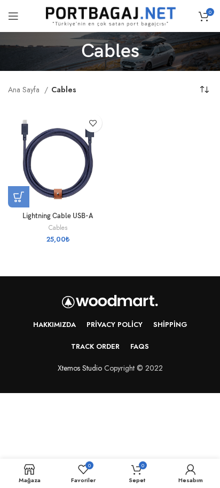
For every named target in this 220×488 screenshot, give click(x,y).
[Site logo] (110, 15)
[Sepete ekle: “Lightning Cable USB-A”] (18, 196)
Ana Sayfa (25, 89)
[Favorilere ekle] (92, 123)
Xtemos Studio (80, 368)
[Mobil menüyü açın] (13, 16)
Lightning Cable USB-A (57, 216)
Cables (58, 227)
